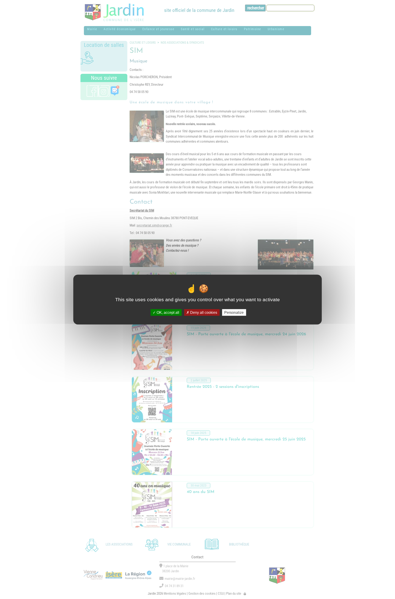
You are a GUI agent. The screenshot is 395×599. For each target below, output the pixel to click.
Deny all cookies (203, 312)
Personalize (234, 312)
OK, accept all (167, 312)
